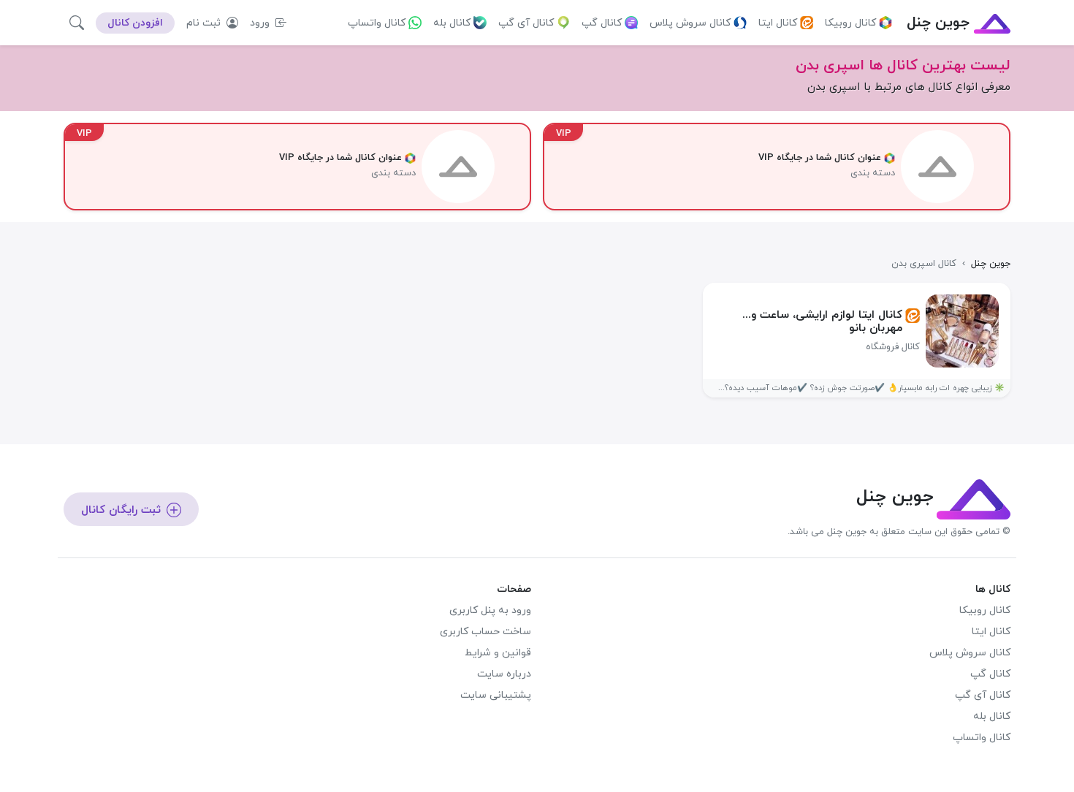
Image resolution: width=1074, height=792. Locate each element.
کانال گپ (602, 23)
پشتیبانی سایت (495, 695)
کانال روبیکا (850, 23)
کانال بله (452, 23)
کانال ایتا (777, 23)
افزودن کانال (135, 23)
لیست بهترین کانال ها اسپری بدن (903, 66)
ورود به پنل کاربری (490, 610)
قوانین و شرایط (498, 653)
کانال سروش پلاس (690, 23)
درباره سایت (504, 674)
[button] (77, 22)
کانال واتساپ (376, 23)
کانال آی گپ (526, 23)
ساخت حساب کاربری (485, 632)
